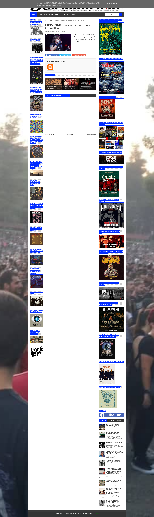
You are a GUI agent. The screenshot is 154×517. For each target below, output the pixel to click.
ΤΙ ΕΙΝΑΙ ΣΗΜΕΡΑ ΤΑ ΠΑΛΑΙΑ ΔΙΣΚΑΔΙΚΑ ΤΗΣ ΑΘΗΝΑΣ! (113, 425)
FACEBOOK (72, 14)
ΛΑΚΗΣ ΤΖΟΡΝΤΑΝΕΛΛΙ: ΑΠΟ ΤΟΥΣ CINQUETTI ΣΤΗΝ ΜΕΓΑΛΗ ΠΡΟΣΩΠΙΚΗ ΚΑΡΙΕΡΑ (114, 452)
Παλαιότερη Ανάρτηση (91, 134)
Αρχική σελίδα (70, 134)
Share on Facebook (53, 55)
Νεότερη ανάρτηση (49, 134)
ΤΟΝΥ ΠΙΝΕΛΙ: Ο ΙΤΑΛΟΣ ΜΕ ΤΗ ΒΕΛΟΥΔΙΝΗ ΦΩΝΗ (114, 443)
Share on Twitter (66, 55)
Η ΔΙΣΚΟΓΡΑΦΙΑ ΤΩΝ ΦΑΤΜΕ (113, 460)
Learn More (108, 3)
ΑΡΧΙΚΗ (34, 14)
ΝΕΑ (64, 31)
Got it (115, 3)
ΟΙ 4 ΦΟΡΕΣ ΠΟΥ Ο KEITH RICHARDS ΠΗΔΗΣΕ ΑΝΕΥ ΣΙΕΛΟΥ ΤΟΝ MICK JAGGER (113, 501)
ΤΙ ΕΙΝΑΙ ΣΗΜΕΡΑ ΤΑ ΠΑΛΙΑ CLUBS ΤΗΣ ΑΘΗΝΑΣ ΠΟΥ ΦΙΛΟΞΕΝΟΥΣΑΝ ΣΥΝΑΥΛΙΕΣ (113, 434)
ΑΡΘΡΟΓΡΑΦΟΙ (53, 14)
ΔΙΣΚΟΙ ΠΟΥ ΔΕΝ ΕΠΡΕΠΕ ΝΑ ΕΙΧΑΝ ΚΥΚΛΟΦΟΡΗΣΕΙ (113, 481)
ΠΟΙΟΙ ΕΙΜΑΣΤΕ (42, 14)
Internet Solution (96, 513)
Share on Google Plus (80, 55)
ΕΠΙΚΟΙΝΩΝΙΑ (64, 14)
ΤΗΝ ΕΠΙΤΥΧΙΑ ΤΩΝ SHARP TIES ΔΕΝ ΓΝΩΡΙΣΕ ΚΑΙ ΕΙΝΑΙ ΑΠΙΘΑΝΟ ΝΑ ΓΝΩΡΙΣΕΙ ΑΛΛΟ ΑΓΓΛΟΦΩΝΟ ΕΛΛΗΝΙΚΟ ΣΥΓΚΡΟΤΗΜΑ (114, 491)
